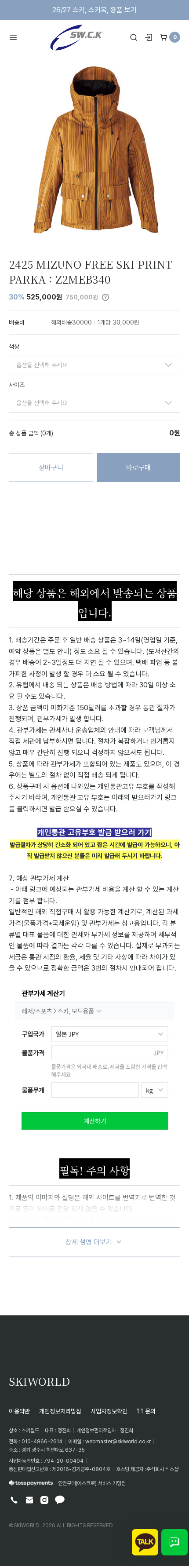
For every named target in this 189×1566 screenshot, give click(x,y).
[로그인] (148, 37)
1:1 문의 (146, 1411)
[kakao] (60, 1500)
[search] (133, 37)
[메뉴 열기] (16, 37)
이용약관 (19, 1411)
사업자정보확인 (109, 1411)
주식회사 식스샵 (162, 1469)
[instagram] (44, 1500)
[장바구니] (163, 37)
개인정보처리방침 (60, 1411)
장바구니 (51, 467)
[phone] (14, 1500)
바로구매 (138, 467)
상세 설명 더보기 (88, 1242)
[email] (29, 1500)
